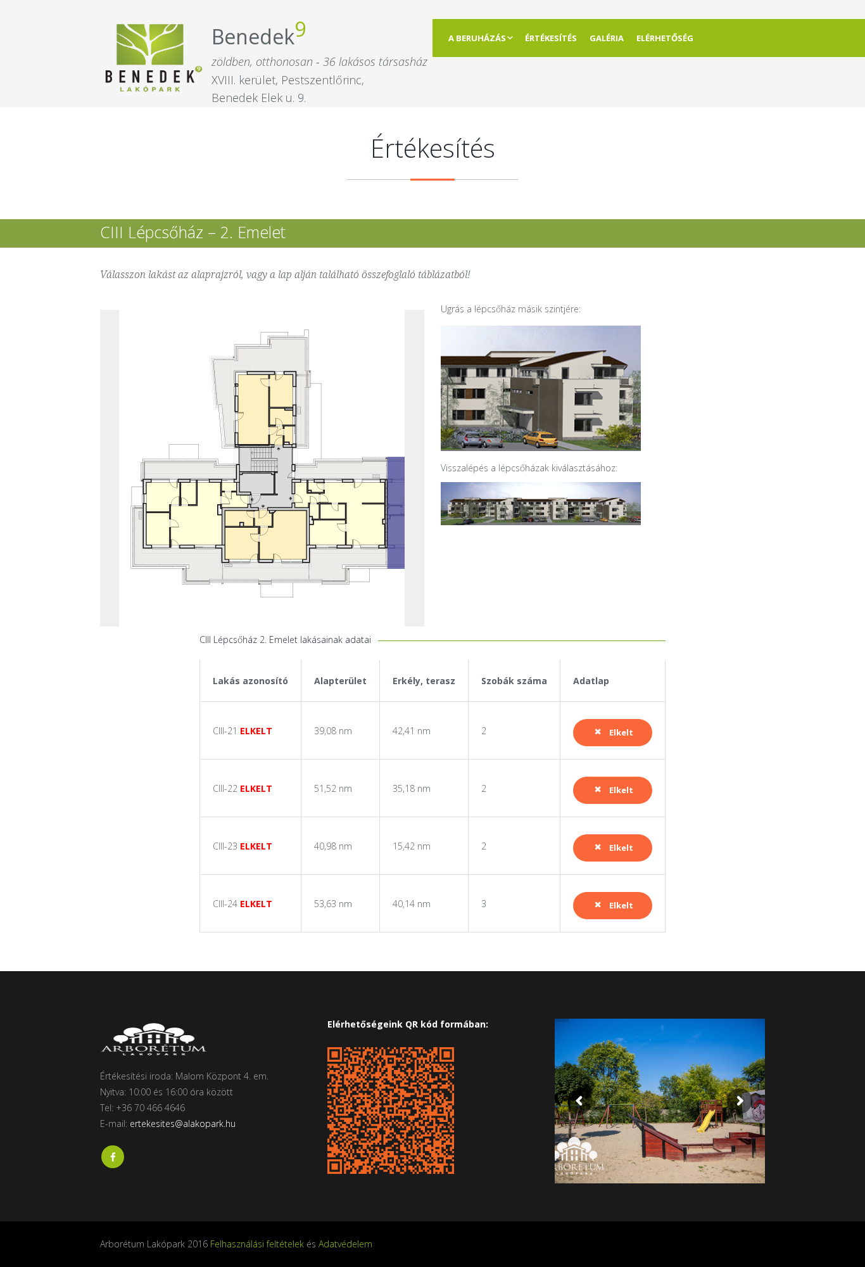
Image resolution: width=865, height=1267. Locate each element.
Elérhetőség (664, 38)
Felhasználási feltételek (257, 1244)
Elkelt (621, 732)
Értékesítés (551, 38)
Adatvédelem (345, 1244)
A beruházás (477, 38)
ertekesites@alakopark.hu (183, 1123)
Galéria (607, 38)
